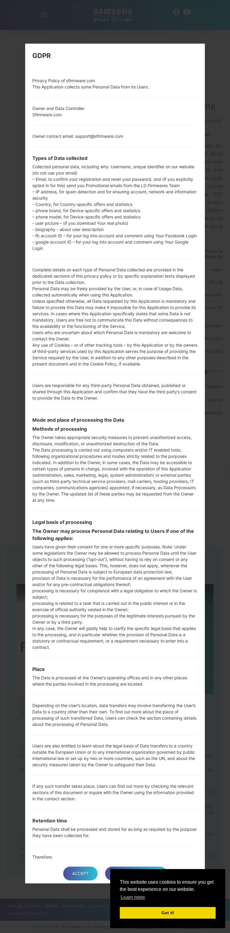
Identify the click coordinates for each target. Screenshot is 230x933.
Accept (80, 873)
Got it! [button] (167, 912)
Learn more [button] (133, 897)
